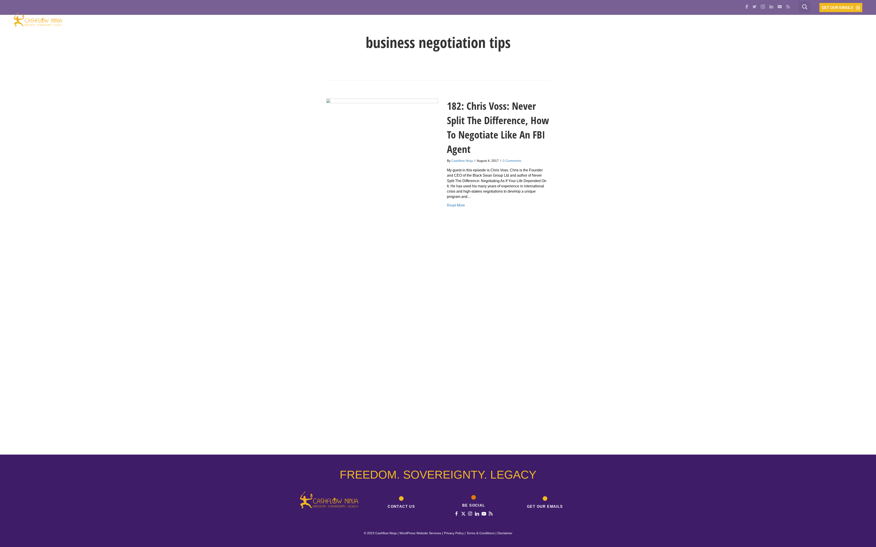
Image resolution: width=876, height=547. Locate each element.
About (701, 21)
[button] (840, 7)
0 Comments (512, 160)
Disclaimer (504, 533)
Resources (730, 21)
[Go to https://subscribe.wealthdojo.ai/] (545, 503)
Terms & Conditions (481, 533)
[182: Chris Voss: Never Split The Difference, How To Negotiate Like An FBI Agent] (382, 269)
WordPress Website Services (420, 533)
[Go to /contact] (401, 503)
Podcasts (782, 21)
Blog (757, 21)
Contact (848, 21)
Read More (456, 205)
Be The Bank (816, 21)
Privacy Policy (454, 533)
